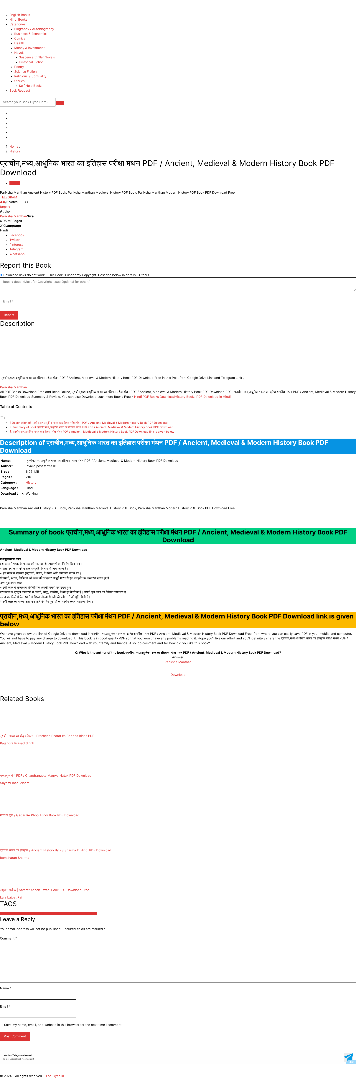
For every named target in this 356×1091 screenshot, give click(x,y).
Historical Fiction (31, 62)
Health (19, 43)
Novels (19, 53)
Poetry (19, 67)
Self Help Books (30, 86)
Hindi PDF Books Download (154, 397)
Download (178, 675)
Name (5, 988)
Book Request (19, 90)
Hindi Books (18, 19)
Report (5, 207)
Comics (19, 38)
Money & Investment (29, 48)
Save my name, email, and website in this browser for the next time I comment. (63, 1025)
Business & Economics (30, 34)
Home (13, 146)
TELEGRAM (8, 197)
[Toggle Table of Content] (3, 418)
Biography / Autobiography (34, 29)
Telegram (16, 249)
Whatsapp (16, 254)
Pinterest (16, 244)
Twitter (14, 240)
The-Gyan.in (54, 1076)
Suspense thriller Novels (37, 57)
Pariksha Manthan (13, 216)
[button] (60, 103)
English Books (19, 15)
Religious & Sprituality (30, 76)
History (14, 151)
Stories (19, 81)
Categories (17, 24)
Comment (8, 938)
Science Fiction (25, 71)
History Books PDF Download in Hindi (203, 397)
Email (5, 1006)
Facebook (16, 235)
